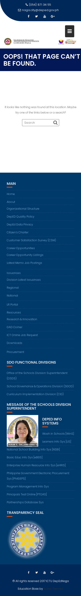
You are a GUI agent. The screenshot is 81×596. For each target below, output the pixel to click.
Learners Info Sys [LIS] (56, 441)
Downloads (14, 343)
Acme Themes (53, 589)
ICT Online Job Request (22, 335)
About (11, 202)
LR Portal (12, 304)
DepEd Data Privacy (20, 224)
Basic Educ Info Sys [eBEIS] (25, 457)
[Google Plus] (52, 16)
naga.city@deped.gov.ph (40, 10)
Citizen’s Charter (17, 232)
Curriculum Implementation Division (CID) (35, 394)
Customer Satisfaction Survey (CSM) (31, 240)
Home (11, 194)
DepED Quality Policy (20, 216)
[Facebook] (28, 16)
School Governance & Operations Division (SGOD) (40, 386)
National (12, 295)
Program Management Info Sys (28, 486)
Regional (13, 288)
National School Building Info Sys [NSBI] (33, 449)
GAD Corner (14, 327)
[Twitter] (36, 16)
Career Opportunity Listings (25, 255)
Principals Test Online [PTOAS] (27, 494)
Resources (14, 312)
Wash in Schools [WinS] (58, 434)
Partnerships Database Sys (25, 502)
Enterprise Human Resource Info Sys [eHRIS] (36, 465)
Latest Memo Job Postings (24, 263)
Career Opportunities (21, 248)
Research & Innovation (22, 319)
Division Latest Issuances (24, 280)
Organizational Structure (23, 209)
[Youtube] (44, 16)
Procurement (15, 352)
